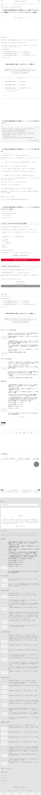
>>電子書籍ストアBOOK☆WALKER (20, 255)
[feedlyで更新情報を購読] (22, 526)
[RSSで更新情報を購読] (24, 526)
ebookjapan (25, 72)
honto (16, 72)
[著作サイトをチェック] (17, 526)
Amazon (16, 69)
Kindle (24, 69)
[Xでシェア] (10, 433)
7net (32, 69)
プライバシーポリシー (6, 778)
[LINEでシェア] (20, 433)
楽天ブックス (8, 69)
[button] (31, 433)
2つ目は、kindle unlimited (10, 91)
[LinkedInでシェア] (27, 433)
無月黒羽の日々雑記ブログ (20, 1)
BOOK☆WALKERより (35, 140)
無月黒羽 (20, 515)
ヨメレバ (22, 65)
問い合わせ (3, 780)
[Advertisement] (20, 27)
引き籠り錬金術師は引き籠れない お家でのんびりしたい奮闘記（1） (20, 64)
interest (3, 422)
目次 (19, 78)
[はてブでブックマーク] (17, 433)
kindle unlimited (20, 281)
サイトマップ (4, 775)
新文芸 (3, 424)
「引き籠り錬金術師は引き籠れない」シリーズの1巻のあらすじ (15, 81)
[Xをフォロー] (18, 526)
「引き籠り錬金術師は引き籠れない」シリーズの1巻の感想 (14, 84)
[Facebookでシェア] (13, 433)
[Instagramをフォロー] (20, 526)
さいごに (5, 95)
